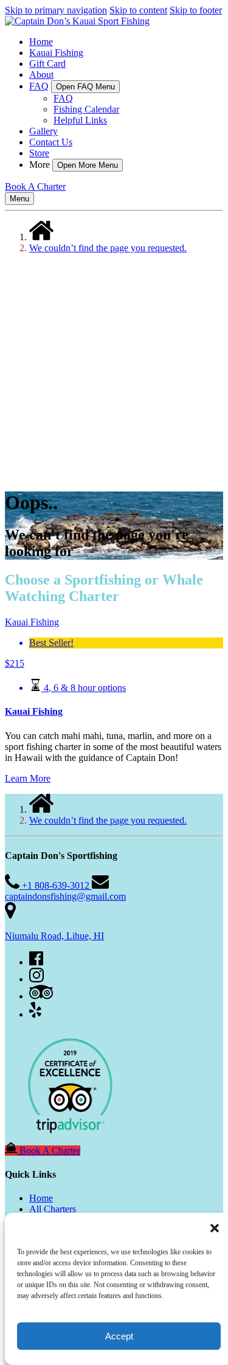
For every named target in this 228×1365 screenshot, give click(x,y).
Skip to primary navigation (56, 10)
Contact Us (50, 142)
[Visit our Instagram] (36, 979)
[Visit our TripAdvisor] (41, 996)
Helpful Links (80, 120)
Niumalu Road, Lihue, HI (54, 936)
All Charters (52, 1209)
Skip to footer (196, 10)
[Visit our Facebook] (36, 962)
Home (41, 41)
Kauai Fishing (56, 52)
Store (39, 153)
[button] (215, 1228)
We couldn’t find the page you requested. (108, 248)
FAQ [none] (39, 86)
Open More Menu (87, 165)
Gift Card (47, 63)
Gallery (43, 131)
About (41, 74)
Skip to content (138, 10)
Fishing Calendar (86, 109)
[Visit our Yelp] (35, 1014)
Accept (119, 1336)
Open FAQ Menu (85, 86)
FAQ (63, 98)
